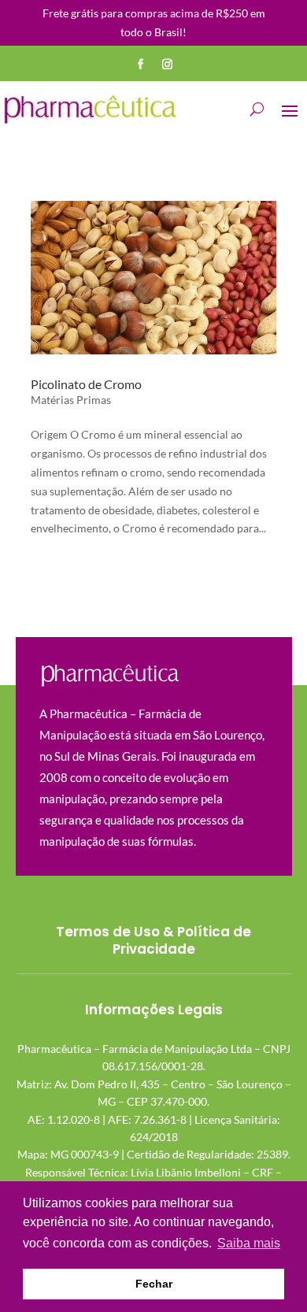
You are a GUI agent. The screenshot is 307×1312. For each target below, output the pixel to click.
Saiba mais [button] (248, 1243)
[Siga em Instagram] (167, 64)
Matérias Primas (71, 399)
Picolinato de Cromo (86, 383)
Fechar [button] (153, 1283)
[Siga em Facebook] (140, 64)
